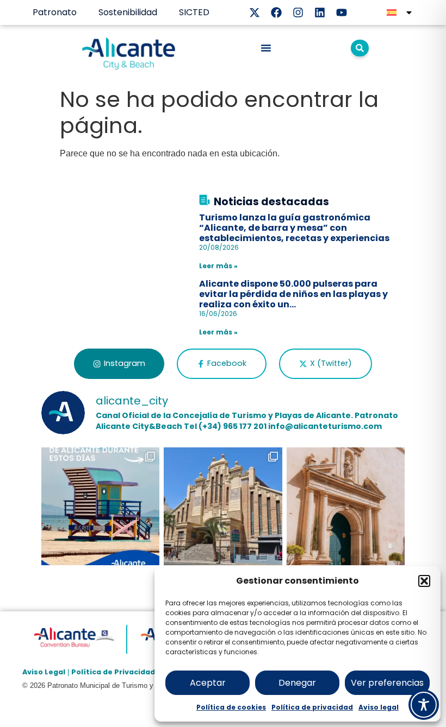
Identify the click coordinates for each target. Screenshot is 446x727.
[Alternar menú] (266, 47)
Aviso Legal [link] (43, 672)
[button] (424, 581)
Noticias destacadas (271, 201)
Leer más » (218, 265)
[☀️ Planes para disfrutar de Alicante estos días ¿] (100, 506)
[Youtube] (341, 12)
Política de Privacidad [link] (113, 672)
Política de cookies (231, 707)
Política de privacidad (312, 707)
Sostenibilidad (127, 12)
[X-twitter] (254, 12)
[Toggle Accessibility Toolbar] (424, 705)
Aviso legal (378, 707)
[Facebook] (276, 12)
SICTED (194, 12)
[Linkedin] (320, 12)
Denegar (297, 683)
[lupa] (360, 48)
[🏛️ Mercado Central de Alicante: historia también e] (223, 506)
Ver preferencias (387, 683)
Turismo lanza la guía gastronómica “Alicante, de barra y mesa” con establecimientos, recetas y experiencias (294, 227)
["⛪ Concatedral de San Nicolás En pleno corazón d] (346, 506)
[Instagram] (298, 12)
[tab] (119, 364)
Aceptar (208, 683)
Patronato (55, 12)
